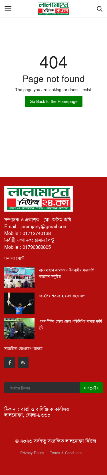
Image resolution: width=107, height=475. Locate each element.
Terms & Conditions (66, 452)
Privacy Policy (32, 452)
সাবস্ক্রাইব (91, 388)
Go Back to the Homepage (54, 101)
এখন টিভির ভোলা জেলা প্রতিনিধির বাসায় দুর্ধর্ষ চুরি (70, 324)
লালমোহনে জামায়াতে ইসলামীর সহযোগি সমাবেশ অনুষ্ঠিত (66, 273)
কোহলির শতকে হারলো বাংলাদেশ (62, 295)
